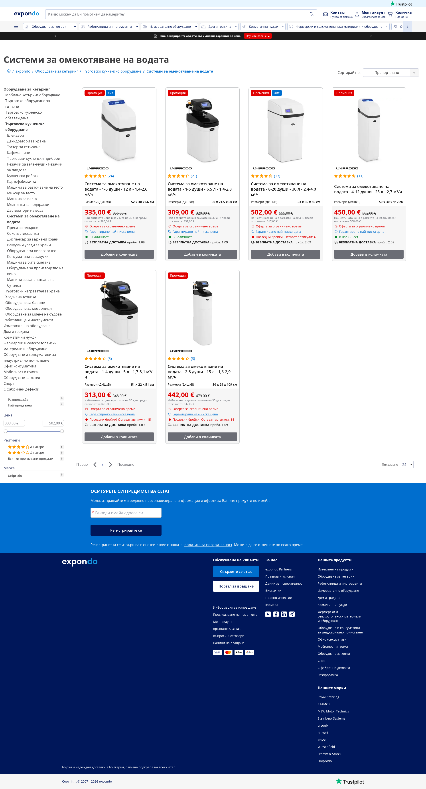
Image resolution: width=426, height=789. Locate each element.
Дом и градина (16, 331)
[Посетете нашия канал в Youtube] (268, 615)
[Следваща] (110, 465)
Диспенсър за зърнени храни (32, 239)
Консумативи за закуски (28, 256)
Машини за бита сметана (29, 262)
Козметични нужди (20, 337)
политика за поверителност (208, 544)
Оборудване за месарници (28, 308)
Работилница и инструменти (28, 320)
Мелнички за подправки (28, 204)
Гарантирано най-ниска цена (112, 231)
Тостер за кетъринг (23, 146)
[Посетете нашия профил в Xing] (292, 615)
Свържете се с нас (236, 571)
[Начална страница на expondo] (9, 71)
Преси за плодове (22, 227)
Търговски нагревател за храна (32, 291)
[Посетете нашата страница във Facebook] (276, 615)
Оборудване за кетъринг (27, 89)
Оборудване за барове (25, 302)
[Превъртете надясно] (371, 36)
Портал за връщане (236, 586)
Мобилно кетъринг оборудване (32, 95)
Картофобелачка (21, 181)
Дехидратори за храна (26, 141)
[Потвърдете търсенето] (311, 14)
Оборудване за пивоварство (31, 250)
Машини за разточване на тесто (35, 187)
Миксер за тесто (21, 193)
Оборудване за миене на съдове (33, 314)
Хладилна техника (20, 296)
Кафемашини (18, 152)
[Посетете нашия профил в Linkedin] (284, 615)
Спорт (9, 383)
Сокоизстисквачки (23, 233)
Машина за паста (22, 198)
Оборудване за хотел (22, 377)
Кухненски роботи (23, 175)
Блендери (15, 135)
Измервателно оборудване (27, 325)
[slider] (5, 431)
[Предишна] (95, 465)
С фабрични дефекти (21, 389)
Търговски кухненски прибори (33, 158)
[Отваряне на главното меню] (16, 26)
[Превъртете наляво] (55, 36)
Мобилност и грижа (21, 371)
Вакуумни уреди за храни (29, 245)
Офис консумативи (20, 366)
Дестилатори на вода (25, 210)
